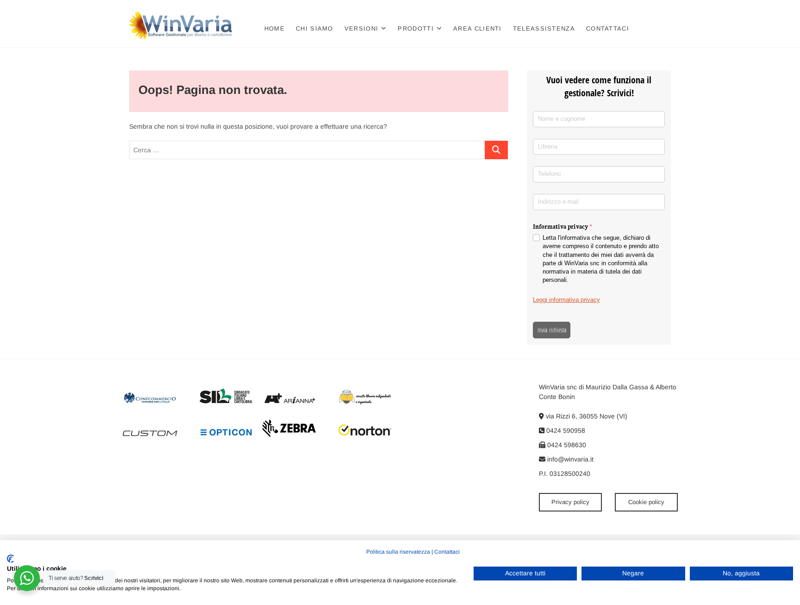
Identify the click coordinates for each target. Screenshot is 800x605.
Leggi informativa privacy (566, 299)
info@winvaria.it (569, 459)
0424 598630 (565, 445)
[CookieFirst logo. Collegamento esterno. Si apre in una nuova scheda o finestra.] (10, 559)
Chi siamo (314, 28)
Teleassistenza (544, 28)
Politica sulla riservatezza (398, 552)
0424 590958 (564, 430)
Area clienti (477, 28)
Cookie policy (646, 502)
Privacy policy (570, 502)
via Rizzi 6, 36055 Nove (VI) (585, 416)
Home (274, 28)
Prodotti (415, 28)
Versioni (361, 28)
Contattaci (607, 28)
